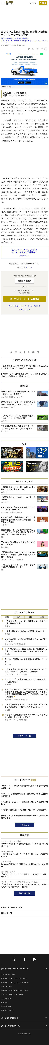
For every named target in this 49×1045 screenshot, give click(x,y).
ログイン (33, 3)
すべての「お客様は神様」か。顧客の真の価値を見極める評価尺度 (24, 794)
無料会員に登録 (24, 280)
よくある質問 (6, 998)
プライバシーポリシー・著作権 (12, 994)
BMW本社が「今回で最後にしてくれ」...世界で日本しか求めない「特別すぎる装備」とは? (24, 375)
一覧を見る (24, 824)
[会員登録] (43, 3)
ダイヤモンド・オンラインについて (14, 968)
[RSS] (35, 960)
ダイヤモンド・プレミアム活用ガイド (14, 982)
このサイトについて (8, 974)
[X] (14, 960)
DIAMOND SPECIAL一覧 (11, 907)
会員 (42, 617)
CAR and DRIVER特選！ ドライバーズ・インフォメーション (24, 42)
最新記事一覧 (24, 893)
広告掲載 (4, 1002)
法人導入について (7, 1010)
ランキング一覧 (24, 735)
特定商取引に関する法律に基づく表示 (14, 990)
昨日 (19, 617)
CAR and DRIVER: (14, 38)
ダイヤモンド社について (10, 1025)
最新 (7, 617)
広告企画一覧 (6, 913)
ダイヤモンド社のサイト (10, 1018)
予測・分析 (5, 41)
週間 (30, 617)
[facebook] (24, 960)
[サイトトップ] (9, 3)
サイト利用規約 (6, 986)
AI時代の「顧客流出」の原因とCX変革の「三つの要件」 (24, 809)
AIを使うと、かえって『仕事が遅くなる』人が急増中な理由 (24, 802)
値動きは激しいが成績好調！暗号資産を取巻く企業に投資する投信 (24, 816)
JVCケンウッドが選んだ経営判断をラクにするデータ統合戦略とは (24, 786)
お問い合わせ (6, 1006)
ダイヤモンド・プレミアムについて (14, 978)
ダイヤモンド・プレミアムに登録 (24, 298)
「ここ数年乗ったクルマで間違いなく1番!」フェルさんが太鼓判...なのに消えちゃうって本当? (24, 367)
